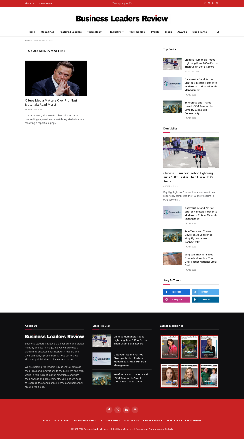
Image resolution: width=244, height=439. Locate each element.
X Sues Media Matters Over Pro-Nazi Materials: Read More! (51, 102)
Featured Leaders (70, 31)
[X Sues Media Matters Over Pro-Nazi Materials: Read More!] (56, 78)
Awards (182, 31)
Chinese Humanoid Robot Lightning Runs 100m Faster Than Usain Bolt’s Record (201, 63)
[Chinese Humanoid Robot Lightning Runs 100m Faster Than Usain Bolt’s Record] (172, 64)
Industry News (110, 420)
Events (155, 31)
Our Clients (199, 31)
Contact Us (131, 420)
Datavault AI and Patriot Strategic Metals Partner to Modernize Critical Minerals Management (201, 85)
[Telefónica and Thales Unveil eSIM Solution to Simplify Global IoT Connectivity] (172, 107)
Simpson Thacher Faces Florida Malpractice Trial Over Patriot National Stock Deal (201, 260)
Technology (94, 31)
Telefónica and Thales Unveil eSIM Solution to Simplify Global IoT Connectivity (198, 108)
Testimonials (137, 31)
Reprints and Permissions (183, 420)
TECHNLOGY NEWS (85, 420)
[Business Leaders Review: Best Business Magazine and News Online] (122, 18)
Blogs (168, 31)
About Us (29, 3)
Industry (115, 31)
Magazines (47, 31)
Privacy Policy (152, 420)
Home (31, 31)
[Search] (217, 32)
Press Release (45, 3)
